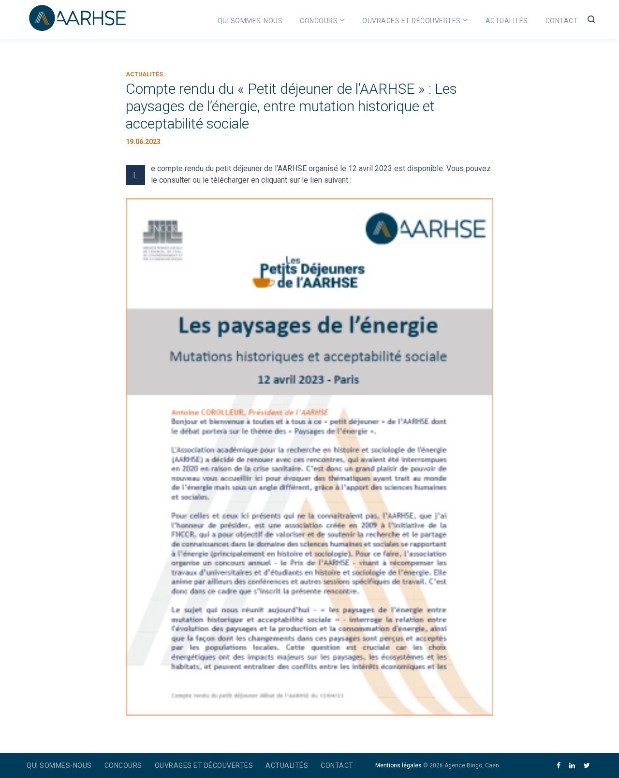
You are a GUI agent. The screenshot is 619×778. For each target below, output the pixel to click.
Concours (319, 21)
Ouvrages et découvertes (411, 21)
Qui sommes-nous (250, 21)
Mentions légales (398, 765)
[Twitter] (587, 766)
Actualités (507, 21)
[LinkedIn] (572, 766)
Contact (561, 21)
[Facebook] (558, 766)
